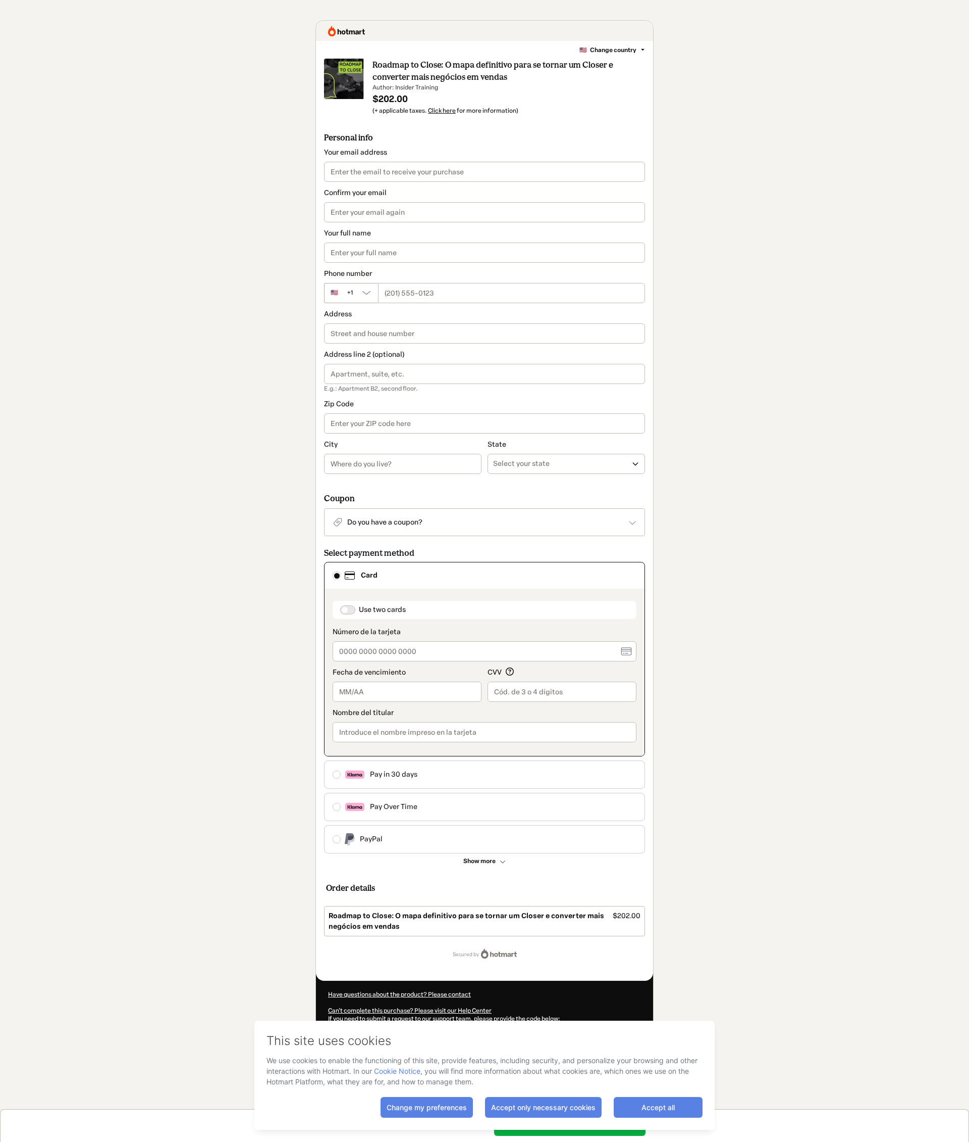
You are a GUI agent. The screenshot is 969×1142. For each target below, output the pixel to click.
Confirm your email (355, 192)
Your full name (347, 233)
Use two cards (382, 609)
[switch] (348, 610)
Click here (442, 110)
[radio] (337, 576)
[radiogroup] (484, 707)
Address (338, 314)
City (331, 444)
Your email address (355, 152)
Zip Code (339, 404)
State (497, 444)
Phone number (348, 273)
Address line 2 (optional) (364, 354)
